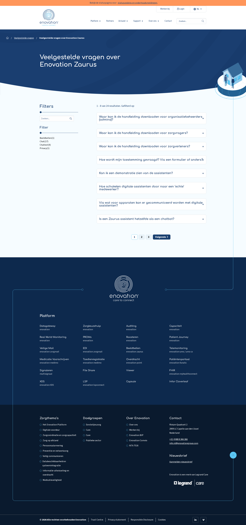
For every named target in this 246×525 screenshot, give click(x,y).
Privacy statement (117, 519)
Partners (110, 21)
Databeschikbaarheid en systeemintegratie (54, 463)
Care (88, 429)
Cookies (162, 519)
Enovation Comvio (138, 440)
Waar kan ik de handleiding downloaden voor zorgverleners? (144, 146)
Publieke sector (93, 440)
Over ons (153, 21)
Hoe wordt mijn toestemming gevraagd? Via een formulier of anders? (151, 159)
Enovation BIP (136, 435)
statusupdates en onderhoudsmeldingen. (138, 2)
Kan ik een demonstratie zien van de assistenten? (136, 173)
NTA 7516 (133, 445)
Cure (88, 435)
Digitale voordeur (51, 429)
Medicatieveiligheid (52, 480)
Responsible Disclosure (142, 519)
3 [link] (148, 237)
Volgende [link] (161, 237)
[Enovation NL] (124, 288)
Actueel (121, 21)
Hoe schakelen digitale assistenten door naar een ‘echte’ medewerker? (141, 188)
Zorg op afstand (50, 440)
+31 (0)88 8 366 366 (178, 439)
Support (137, 21)
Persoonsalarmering (53, 445)
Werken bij (165, 8)
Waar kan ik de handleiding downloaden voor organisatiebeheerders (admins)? (150, 118)
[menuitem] (96, 21)
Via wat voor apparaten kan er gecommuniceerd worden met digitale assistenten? (151, 204)
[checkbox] (59, 138)
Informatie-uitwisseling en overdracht (56, 472)
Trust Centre (97, 519)
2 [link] (141, 237)
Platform (94, 21)
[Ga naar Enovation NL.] (7, 38)
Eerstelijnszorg (93, 424)
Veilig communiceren (53, 456)
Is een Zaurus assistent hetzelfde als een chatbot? (136, 219)
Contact (168, 21)
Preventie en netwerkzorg (55, 450)
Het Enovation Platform (54, 424)
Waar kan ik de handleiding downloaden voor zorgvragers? (143, 133)
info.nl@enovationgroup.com (183, 443)
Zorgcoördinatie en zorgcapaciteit (59, 435)
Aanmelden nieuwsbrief (180, 461)
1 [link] (134, 237)
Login (181, 8)
